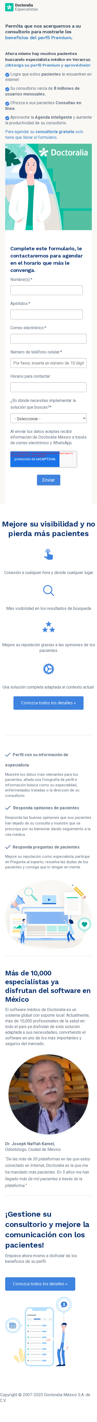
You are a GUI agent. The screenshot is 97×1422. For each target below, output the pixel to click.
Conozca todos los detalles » (48, 703)
